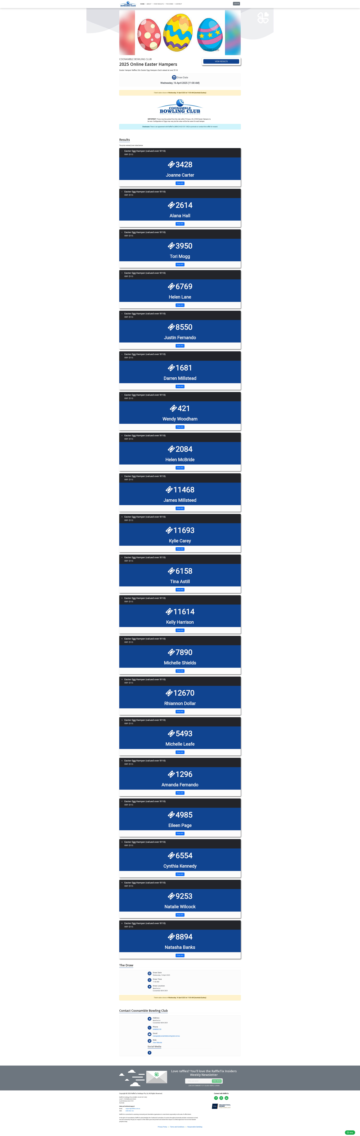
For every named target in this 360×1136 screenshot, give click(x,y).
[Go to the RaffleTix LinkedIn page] (226, 1098)
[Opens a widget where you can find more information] (350, 1132)
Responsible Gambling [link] (194, 1127)
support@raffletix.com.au (133, 1108)
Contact (178, 4)
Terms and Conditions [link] (177, 1127)
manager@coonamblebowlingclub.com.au (166, 1036)
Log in (236, 4)
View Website (157, 1042)
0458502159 (157, 1029)
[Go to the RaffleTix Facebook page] (216, 1098)
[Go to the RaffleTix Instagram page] (221, 1098)
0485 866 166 (130, 1111)
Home (142, 4)
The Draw (169, 4)
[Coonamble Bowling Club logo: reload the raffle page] (128, 4)
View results (159, 4)
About (149, 4)
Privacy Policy (162, 1127)
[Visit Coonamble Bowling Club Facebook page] (150, 1053)
